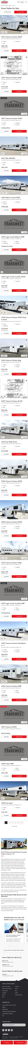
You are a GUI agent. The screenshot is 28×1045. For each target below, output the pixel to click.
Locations (17, 986)
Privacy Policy (10, 1036)
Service (3, 995)
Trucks (4, 1007)
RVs (3, 1015)
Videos (16, 992)
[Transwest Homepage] (14, 1034)
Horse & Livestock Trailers (6, 5)
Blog (16, 990)
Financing (4, 992)
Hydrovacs (5, 1009)
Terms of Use (21, 1036)
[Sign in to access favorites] (18, 2)
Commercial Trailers (7, 1013)
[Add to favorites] (26, 16)
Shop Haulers (5, 990)
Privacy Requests (15, 1036)
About (16, 988)
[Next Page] (22, 822)
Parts (3, 997)
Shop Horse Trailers (6, 986)
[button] (26, 2)
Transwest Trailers (18, 995)
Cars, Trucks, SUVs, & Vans (9, 1005)
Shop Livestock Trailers (6, 988)
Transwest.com (6, 1002)
